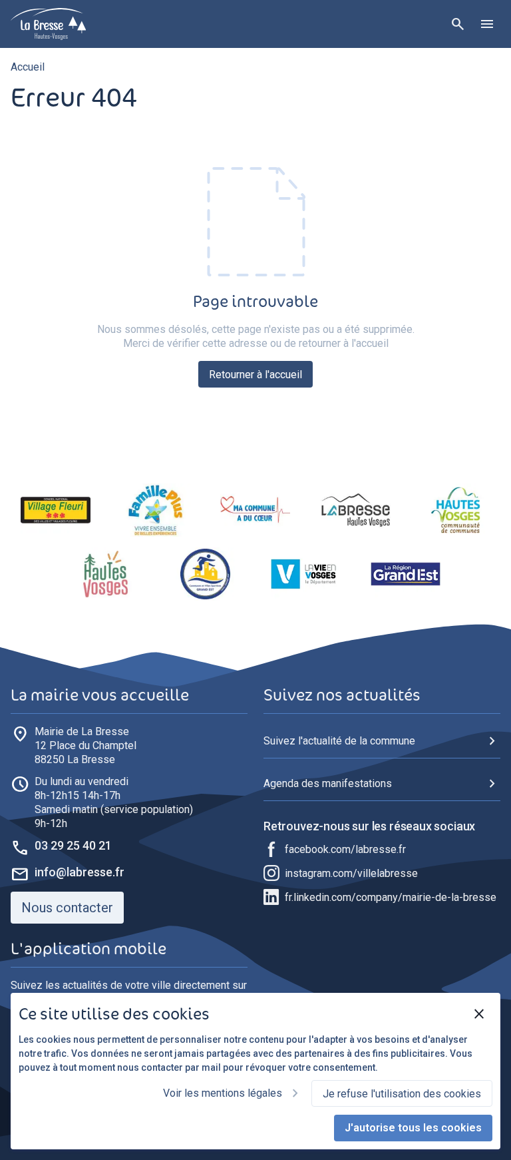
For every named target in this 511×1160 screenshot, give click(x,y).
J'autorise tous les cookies (413, 1127)
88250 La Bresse (85, 745)
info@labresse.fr (79, 872)
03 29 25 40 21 (73, 845)
